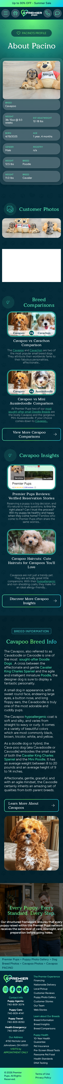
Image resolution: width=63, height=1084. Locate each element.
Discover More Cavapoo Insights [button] (29, 601)
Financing (39, 980)
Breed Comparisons (44, 1028)
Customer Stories (43, 1001)
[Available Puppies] (15, 13)
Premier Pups (10, 959)
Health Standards (43, 1058)
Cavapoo (18, 350)
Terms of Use (42, 1073)
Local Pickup (40, 988)
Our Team (39, 1005)
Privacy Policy (43, 1077)
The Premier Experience (47, 976)
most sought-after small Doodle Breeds (30, 410)
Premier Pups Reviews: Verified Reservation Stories (31, 496)
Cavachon (36, 350)
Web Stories (40, 1009)
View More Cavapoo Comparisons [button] (29, 434)
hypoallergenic (46, 581)
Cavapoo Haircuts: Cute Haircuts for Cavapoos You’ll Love (31, 563)
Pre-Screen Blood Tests (47, 1050)
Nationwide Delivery (45, 984)
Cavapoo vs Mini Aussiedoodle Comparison (31, 401)
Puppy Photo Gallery (35, 959)
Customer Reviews (44, 993)
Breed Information (44, 1020)
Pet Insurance (41, 1046)
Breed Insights (42, 1024)
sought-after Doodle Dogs (27, 661)
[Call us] (47, 13)
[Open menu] (5, 13)
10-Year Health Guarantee (42, 1040)
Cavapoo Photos (32, 963)
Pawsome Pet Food (44, 1054)
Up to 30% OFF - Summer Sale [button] (31, 3)
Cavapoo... (41, 421)
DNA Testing (41, 1062)
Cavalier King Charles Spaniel (28, 669)
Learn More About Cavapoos (23, 805)
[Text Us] (57, 13)
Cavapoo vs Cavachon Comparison (31, 343)
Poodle (46, 675)
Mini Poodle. (37, 759)
